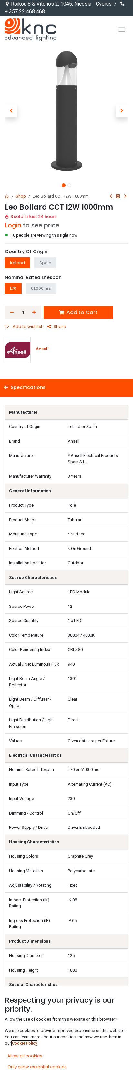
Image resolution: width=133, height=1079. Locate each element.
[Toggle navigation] (121, 29)
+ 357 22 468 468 (25, 11)
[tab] (66, 388)
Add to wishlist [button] (27, 327)
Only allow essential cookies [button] (37, 1067)
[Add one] (34, 312)
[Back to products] (118, 196)
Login (13, 225)
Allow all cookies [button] (24, 1056)
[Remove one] (12, 312)
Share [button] (60, 327)
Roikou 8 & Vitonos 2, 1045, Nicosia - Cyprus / (64, 4)
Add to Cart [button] (81, 312)
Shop (21, 196)
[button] (11, 110)
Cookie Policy (24, 1043)
